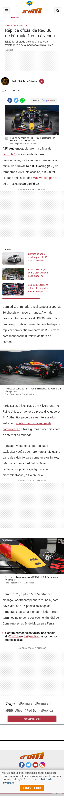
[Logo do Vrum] (32, 11)
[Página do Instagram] (42, 766)
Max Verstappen (43, 178)
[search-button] (57, 10)
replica (47, 710)
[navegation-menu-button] (6, 10)
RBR (10, 710)
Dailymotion (31, 636)
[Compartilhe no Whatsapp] (22, 101)
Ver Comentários (32, 718)
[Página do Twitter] (29, 766)
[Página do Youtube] (35, 766)
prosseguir (32, 788)
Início (5, 17)
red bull (32, 710)
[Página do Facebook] (22, 766)
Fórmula (26, 703)
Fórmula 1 (9, 154)
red (19, 710)
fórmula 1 (43, 703)
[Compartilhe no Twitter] (16, 101)
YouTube (15, 636)
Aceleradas (15, 17)
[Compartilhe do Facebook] (9, 101)
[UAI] (29, 3)
